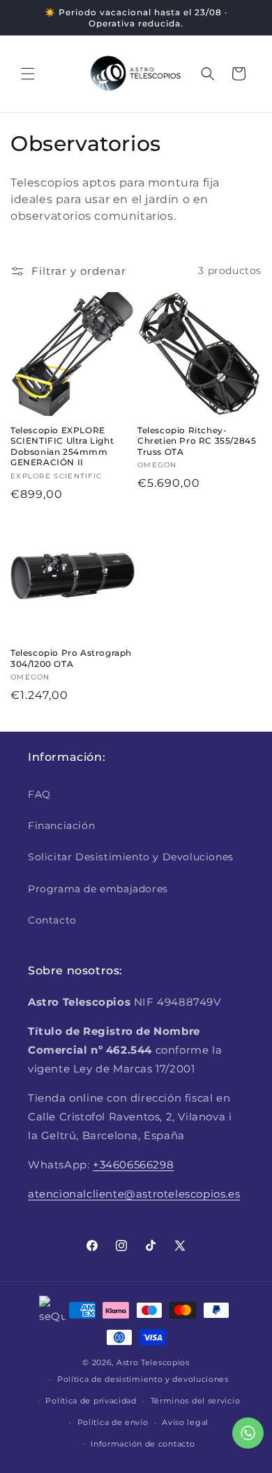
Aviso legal (185, 1422)
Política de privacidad (90, 1401)
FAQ (39, 794)
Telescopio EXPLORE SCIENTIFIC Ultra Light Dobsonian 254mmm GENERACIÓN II (62, 446)
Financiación (61, 825)
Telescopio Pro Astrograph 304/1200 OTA (71, 658)
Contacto (52, 920)
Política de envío (113, 1422)
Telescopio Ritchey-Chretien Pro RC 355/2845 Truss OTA (196, 441)
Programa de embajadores (98, 889)
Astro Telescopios (153, 1362)
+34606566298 (133, 1164)
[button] (28, 73)
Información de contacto (143, 1444)
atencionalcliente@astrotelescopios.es (134, 1193)
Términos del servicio (196, 1401)
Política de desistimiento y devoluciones (143, 1379)
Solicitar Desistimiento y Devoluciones (131, 857)
